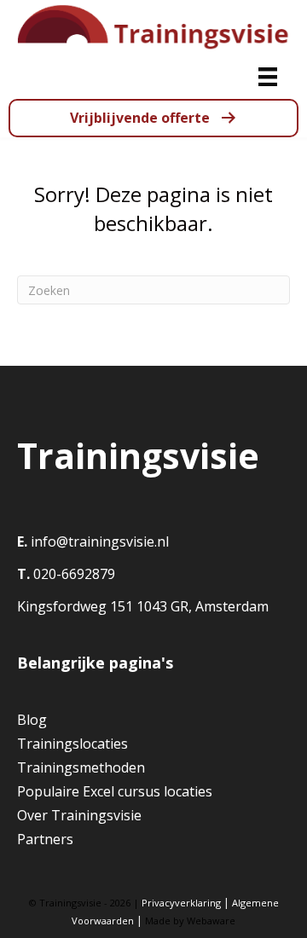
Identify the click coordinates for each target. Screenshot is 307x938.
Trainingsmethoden (81, 767)
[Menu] (268, 77)
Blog (32, 719)
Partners (45, 839)
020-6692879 (72, 574)
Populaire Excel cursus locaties (114, 791)
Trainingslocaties (72, 743)
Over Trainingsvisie (79, 815)
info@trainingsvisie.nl (100, 541)
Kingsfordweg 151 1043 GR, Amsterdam (143, 606)
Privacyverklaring (181, 902)
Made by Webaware (190, 920)
